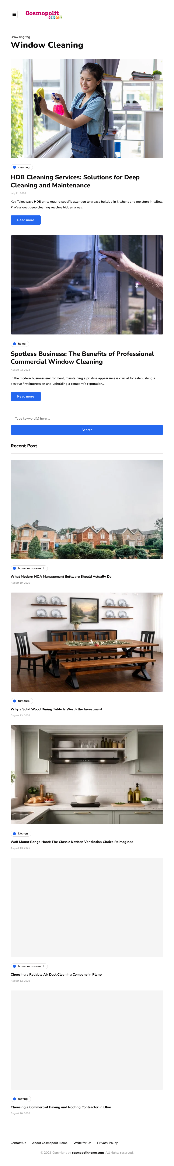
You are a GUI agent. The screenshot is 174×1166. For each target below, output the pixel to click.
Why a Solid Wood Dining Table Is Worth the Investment (56, 709)
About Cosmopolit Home (49, 1143)
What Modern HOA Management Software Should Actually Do (61, 576)
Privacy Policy (107, 1143)
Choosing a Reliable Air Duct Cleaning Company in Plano (56, 974)
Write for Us (82, 1143)
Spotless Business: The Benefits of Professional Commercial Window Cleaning (82, 358)
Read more (25, 220)
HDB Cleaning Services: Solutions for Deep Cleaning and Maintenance (75, 181)
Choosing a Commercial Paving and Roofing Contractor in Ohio (61, 1107)
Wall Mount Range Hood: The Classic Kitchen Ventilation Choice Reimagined (72, 842)
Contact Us (18, 1143)
